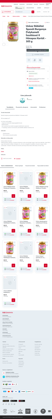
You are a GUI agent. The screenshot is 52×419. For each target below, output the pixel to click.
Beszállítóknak (21, 364)
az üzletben (12, 200)
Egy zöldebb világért (22, 349)
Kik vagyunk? (21, 344)
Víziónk (20, 347)
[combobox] (23, 12)
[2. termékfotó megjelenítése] (7, 44)
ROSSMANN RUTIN (48, 4)
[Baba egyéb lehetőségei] (10, 16)
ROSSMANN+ (22, 4)
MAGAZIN (36, 4)
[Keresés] (33, 12)
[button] (31, 8)
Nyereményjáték (21, 355)
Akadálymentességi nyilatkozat (8, 356)
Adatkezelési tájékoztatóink (7, 350)
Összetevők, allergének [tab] (22, 107)
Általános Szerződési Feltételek (8, 349)
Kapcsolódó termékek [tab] (43, 165)
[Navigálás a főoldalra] (6, 6)
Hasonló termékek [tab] (30, 165)
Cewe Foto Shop (37, 346)
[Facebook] (6, 404)
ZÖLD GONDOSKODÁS (18, 8)
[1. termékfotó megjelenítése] (4, 44)
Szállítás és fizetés (6, 344)
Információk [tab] (34, 107)
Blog (19, 353)
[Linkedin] (14, 404)
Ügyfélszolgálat (21, 362)
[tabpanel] (26, 135)
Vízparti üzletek (37, 351)
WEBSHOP (16, 4)
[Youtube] (11, 404)
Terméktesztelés (37, 355)
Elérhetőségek (21, 361)
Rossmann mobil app (38, 344)
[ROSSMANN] (8, 312)
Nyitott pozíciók (5, 361)
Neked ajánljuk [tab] (19, 165)
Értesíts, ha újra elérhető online (34, 81)
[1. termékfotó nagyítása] (13, 31)
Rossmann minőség (22, 346)
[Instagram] (9, 404)
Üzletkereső (21, 366)
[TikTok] (3, 404)
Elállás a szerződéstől (6, 352)
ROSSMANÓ (42, 4)
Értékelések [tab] (42, 107)
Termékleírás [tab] (10, 107)
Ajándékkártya (37, 347)
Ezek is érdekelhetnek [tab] (7, 165)
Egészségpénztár (37, 349)
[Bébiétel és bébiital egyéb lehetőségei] (20, 16)
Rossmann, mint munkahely (7, 362)
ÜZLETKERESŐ (29, 4)
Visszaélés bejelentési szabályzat (8, 354)
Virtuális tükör (37, 353)
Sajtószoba (20, 351)
